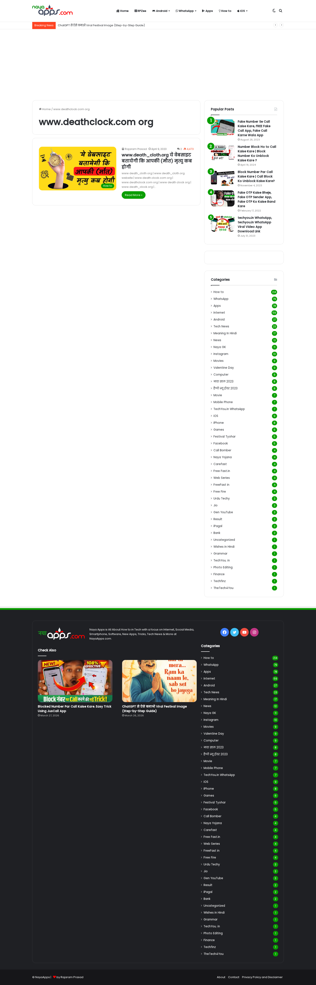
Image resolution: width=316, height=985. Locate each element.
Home (124, 11)
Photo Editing (223, 567)
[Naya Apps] (52, 11)
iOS (242, 11)
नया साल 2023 (223, 381)
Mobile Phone (223, 402)
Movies (218, 361)
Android (161, 11)
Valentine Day (223, 368)
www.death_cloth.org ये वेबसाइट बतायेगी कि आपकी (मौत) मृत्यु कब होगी (157, 161)
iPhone (218, 423)
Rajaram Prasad (136, 149)
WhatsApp (186, 11)
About (221, 977)
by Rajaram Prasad (70, 977)
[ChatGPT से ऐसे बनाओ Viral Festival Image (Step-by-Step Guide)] (159, 681)
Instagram (220, 354)
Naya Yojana (222, 457)
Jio (215, 505)
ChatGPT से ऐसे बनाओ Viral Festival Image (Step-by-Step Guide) (154, 708)
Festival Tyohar (224, 437)
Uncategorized (224, 540)
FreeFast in (221, 485)
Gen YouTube (223, 512)
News (217, 340)
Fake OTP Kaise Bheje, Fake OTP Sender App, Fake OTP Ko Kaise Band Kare (256, 199)
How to (226, 11)
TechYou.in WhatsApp (229, 409)
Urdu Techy (221, 498)
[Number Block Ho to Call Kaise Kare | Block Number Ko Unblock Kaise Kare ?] (223, 153)
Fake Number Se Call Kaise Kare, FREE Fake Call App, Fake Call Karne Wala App (254, 128)
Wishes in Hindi (224, 547)
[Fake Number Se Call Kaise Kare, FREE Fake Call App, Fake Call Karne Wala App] (223, 127)
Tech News (221, 326)
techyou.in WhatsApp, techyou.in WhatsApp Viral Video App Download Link (255, 224)
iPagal (217, 526)
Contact (233, 977)
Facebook (220, 443)
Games (218, 430)
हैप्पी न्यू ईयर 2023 (225, 388)
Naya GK (219, 347)
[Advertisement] (158, 64)
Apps (209, 11)
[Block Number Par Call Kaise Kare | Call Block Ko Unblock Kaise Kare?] (223, 178)
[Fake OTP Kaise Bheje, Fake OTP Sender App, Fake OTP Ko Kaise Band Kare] (223, 198)
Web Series (221, 478)
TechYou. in (221, 560)
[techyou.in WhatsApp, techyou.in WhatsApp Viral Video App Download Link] (223, 224)
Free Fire (219, 492)
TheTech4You (223, 588)
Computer (221, 375)
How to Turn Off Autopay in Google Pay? (85, 25)
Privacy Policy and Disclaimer (262, 977)
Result (217, 519)
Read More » (133, 195)
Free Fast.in (221, 471)
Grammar (220, 554)
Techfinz (219, 581)
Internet (219, 313)
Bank (216, 533)
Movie (217, 395)
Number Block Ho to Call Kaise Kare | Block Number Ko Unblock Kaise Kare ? (257, 153)
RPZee (141, 11)
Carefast (220, 464)
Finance (219, 574)
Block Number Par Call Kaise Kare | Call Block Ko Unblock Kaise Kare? (256, 176)
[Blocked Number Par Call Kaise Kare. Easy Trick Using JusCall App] (75, 681)
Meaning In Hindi (225, 333)
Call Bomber (222, 450)
